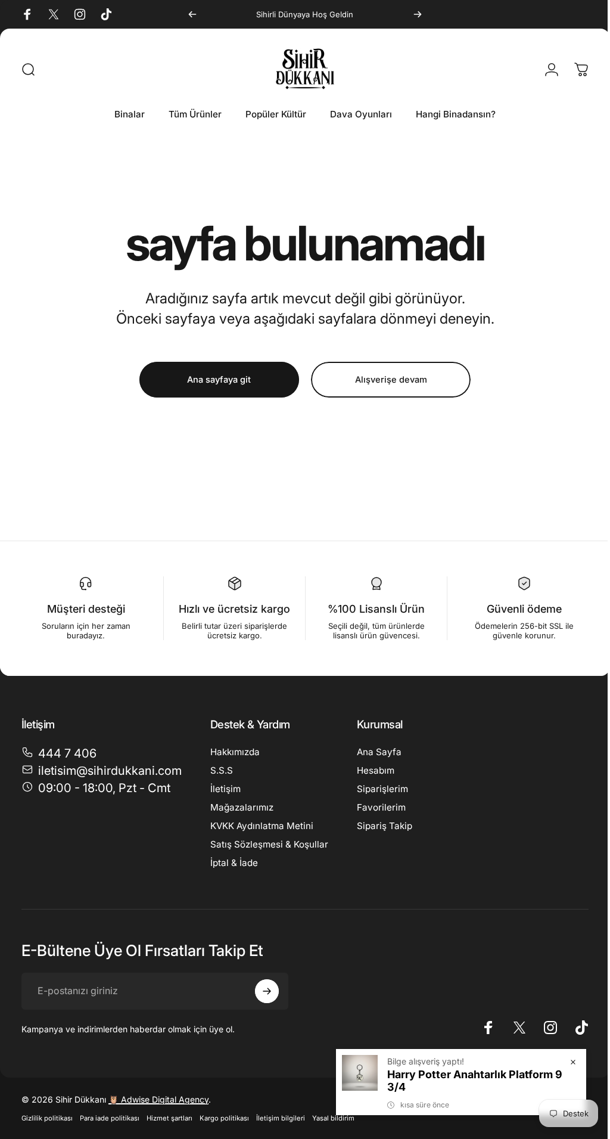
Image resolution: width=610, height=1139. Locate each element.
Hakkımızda (235, 752)
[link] (95, 788)
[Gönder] (267, 991)
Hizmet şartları (169, 1118)
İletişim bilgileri (280, 1118)
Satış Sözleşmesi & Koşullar (269, 844)
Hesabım (375, 770)
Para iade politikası (109, 1118)
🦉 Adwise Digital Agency (158, 1099)
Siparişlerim (382, 788)
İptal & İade (234, 862)
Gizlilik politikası (47, 1118)
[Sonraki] (417, 14)
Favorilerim (381, 807)
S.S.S (221, 770)
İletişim (225, 788)
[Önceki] (192, 14)
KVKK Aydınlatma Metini (261, 825)
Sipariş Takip (384, 825)
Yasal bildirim (333, 1118)
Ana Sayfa (379, 752)
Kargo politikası (224, 1118)
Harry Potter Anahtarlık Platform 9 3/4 (465, 1080)
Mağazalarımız (241, 807)
